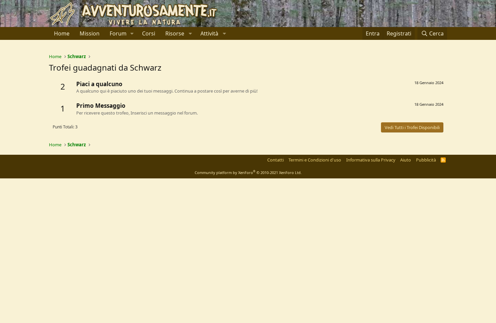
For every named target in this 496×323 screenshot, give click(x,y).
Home (62, 33)
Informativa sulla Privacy (370, 160)
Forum (118, 33)
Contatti (275, 160)
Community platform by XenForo (248, 172)
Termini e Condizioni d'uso (314, 160)
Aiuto (405, 160)
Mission (90, 33)
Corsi (148, 33)
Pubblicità (426, 160)
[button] (132, 33)
